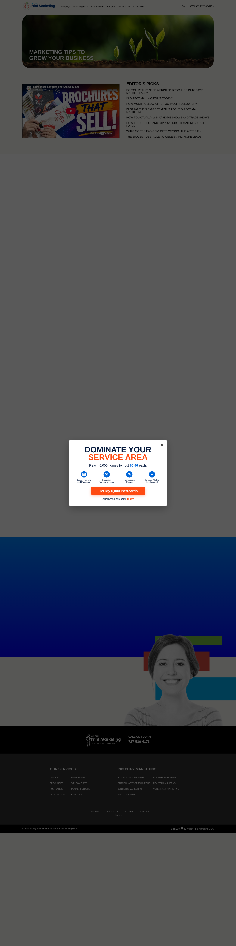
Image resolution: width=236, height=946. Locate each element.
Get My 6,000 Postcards (118, 491)
